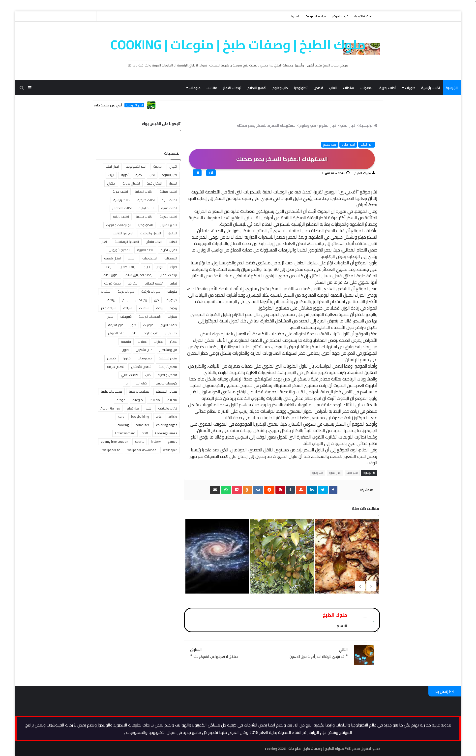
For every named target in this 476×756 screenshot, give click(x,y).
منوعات (195, 88)
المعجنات (366, 88)
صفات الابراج (168, 325)
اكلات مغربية (168, 217)
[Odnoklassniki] (247, 490)
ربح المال (141, 300)
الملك (131, 258)
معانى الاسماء (166, 391)
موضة (121, 400)
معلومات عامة (111, 391)
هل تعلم (133, 408)
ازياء (111, 175)
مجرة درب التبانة (216, 561)
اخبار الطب (366, 144)
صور (133, 325)
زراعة (159, 308)
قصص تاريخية (167, 367)
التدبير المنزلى (168, 225)
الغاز (105, 242)
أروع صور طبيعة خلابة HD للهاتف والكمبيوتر (110, 105)
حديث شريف (112, 283)
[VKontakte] (258, 490)
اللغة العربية (145, 250)
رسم (125, 300)
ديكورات (171, 300)
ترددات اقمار (232, 88)
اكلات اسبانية (168, 191)
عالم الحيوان (116, 333)
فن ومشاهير (168, 350)
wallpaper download (141, 450)
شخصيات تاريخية (150, 316)
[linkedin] (312, 490)
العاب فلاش (154, 242)
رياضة (111, 300)
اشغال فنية (154, 183)
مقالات (212, 88)
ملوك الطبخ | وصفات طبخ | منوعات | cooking (238, 44)
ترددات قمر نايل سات (139, 275)
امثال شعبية (112, 258)
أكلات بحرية (387, 88)
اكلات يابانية (121, 217)
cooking (123, 425)
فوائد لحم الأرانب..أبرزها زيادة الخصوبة (346, 569)
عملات (142, 342)
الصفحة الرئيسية (363, 16)
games (172, 441)
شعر (110, 316)
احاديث (157, 166)
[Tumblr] (290, 490)
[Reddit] (269, 490)
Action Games (110, 408)
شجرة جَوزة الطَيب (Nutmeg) (281, 561)
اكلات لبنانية (146, 208)
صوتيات (148, 325)
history (156, 441)
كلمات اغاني (129, 375)
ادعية (139, 175)
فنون (125, 350)
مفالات (172, 400)
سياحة (127, 308)
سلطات (348, 88)
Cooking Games (166, 433)
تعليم (173, 283)
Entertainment (125, 433)
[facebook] (333, 490)
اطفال (111, 183)
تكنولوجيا (301, 88)
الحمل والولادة (150, 233)
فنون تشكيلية (168, 358)
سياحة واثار (108, 308)
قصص (318, 88)
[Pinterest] (280, 490)
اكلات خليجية (146, 200)
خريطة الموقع (340, 16)
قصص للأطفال (141, 367)
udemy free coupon (114, 441)
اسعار (173, 183)
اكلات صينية (169, 208)
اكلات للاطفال (122, 208)
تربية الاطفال (128, 267)
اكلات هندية (144, 217)
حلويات (410, 88)
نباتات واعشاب (167, 408)
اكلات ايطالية (143, 191)
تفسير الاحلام (257, 88)
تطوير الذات (111, 275)
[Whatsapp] (226, 490)
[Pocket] (237, 490)
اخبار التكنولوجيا (152, 105)
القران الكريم (168, 250)
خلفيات (106, 291)
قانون (127, 358)
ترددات (108, 267)
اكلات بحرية (120, 191)
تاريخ (147, 267)
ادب (152, 175)
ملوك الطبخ (362, 173)
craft (145, 433)
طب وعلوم (280, 88)
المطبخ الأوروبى (119, 250)
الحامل (172, 233)
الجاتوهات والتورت (118, 225)
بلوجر (160, 267)
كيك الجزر (141, 383)
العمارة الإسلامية (127, 242)
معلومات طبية (139, 391)
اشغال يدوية (131, 183)
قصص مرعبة (115, 367)
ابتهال (173, 166)
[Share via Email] (215, 490)
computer (142, 425)
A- (197, 172)
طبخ (134, 333)
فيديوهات (145, 358)
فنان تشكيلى (144, 350)
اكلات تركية (169, 200)
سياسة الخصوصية (316, 16)
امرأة (173, 267)
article (172, 416)
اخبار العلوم (348, 144)
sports (139, 441)
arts (158, 416)
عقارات (158, 342)
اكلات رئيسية (430, 88)
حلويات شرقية (150, 291)
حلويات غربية (126, 291)
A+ (211, 172)
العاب (333, 88)
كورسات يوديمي (165, 383)
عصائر (173, 342)
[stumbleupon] (301, 490)
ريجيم (173, 308)
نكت (148, 408)
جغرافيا (133, 283)
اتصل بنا (295, 16)
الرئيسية (452, 88)
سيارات (172, 316)
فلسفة (126, 342)
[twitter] (323, 490)
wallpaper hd (111, 450)
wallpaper (170, 450)
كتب (148, 375)
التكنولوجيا (145, 225)
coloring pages (166, 425)
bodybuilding (140, 416)
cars (121, 416)
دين (156, 300)
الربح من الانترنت (123, 233)
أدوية (124, 175)
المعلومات (149, 258)
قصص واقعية (167, 375)
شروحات (126, 316)
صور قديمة (115, 325)
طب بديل (171, 333)
